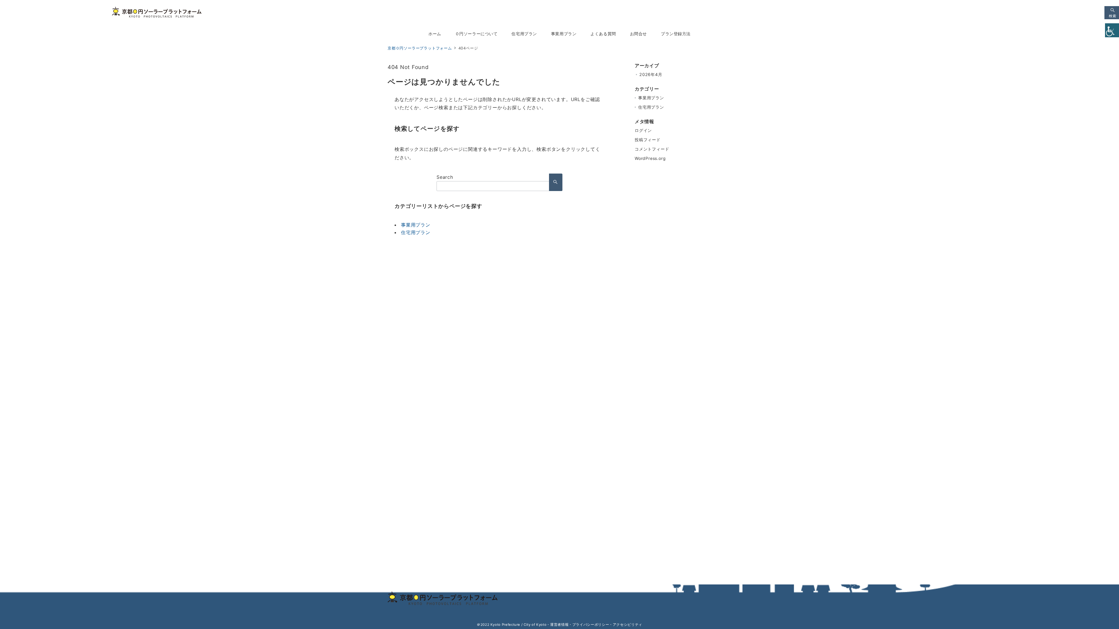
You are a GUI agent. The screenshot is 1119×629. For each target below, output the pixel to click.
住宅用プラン (415, 232)
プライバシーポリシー (590, 625)
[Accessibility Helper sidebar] (1112, 30)
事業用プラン (415, 225)
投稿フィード (648, 139)
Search (445, 177)
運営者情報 (559, 625)
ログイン (643, 130)
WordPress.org (650, 158)
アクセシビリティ (627, 625)
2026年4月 (650, 74)
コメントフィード (652, 148)
